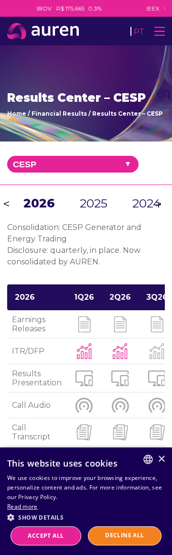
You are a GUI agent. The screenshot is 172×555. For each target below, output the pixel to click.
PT (139, 31)
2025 (94, 203)
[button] (86, 516)
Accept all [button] (46, 536)
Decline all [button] (124, 535)
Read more (22, 506)
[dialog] (86, 501)
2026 (39, 203)
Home (16, 113)
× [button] (161, 459)
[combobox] (148, 459)
